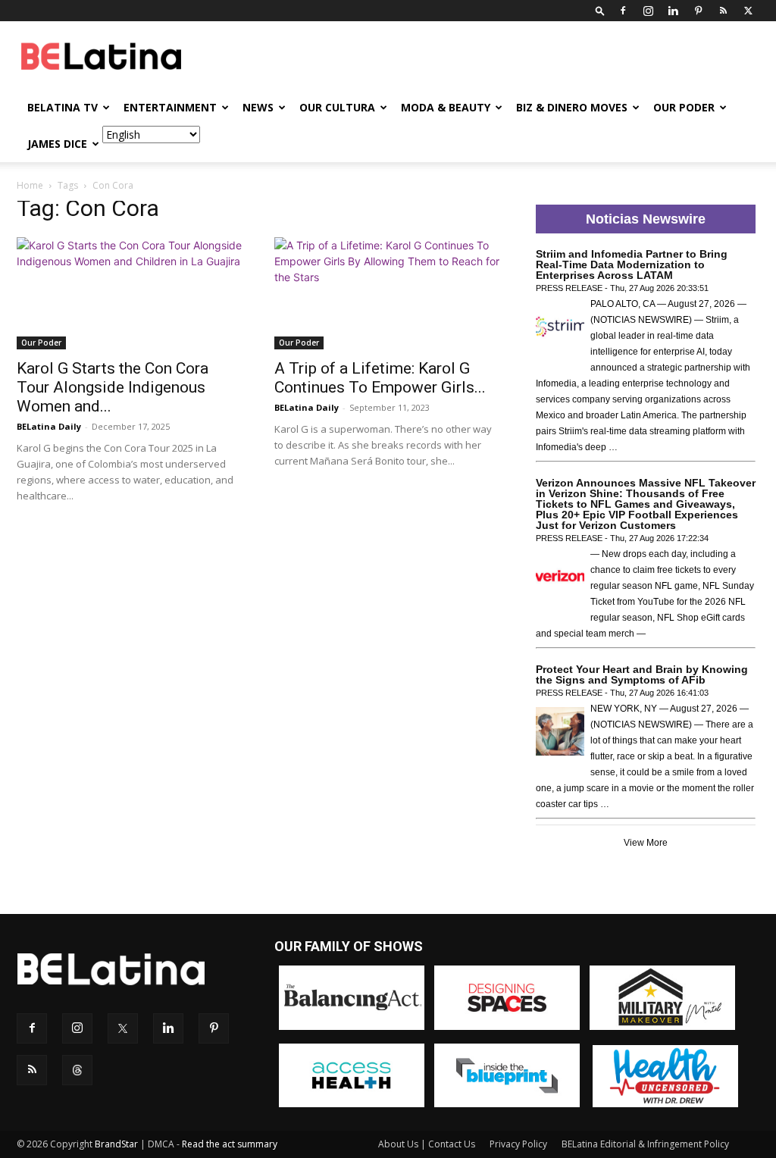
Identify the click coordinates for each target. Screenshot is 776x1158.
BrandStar (116, 1144)
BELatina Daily (49, 426)
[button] (600, 10)
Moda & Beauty (445, 107)
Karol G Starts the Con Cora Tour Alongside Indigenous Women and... (112, 387)
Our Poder (684, 107)
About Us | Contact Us (426, 1144)
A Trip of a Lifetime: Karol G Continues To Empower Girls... (380, 377)
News (258, 107)
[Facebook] (623, 10)
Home (30, 185)
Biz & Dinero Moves (571, 107)
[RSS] (723, 10)
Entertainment (170, 107)
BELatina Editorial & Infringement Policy (645, 1144)
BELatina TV (62, 107)
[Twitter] (748, 10)
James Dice (57, 143)
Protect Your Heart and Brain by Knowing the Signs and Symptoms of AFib (642, 674)
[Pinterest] (698, 10)
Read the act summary (229, 1144)
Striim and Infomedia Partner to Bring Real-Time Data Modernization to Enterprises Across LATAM (632, 264)
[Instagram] (648, 10)
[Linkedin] (673, 10)
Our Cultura (337, 107)
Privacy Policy (518, 1144)
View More (646, 842)
